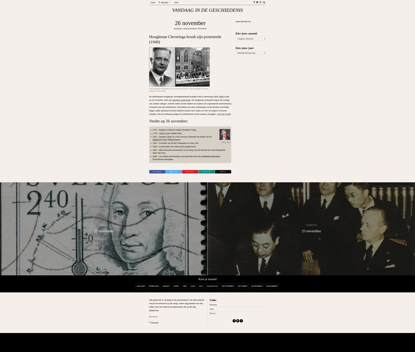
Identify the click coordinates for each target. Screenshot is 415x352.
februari (154, 286)
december (271, 286)
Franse (162, 130)
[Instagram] (260, 2)
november (256, 286)
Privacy (213, 313)
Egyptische (157, 140)
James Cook (226, 142)
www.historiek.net (243, 21)
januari (141, 286)
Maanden (164, 2)
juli (201, 286)
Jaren (176, 2)
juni (193, 286)
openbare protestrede (181, 100)
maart (166, 286)
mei (185, 286)
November (202, 29)
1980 (221, 97)
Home (153, 2)
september (228, 286)
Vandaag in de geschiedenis (185, 29)
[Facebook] (254, 2)
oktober (242, 286)
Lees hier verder (224, 114)
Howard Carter (165, 137)
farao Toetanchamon (171, 140)
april (176, 286)
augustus (212, 286)
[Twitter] (257, 2)
